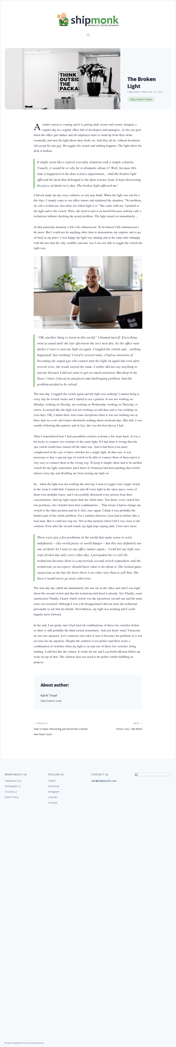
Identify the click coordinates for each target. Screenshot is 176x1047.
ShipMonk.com (13, 780)
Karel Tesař (49, 695)
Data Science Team (141, 99)
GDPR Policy (12, 797)
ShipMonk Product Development (28, 1042)
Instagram (53, 791)
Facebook (53, 786)
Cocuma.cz (11, 791)
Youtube (52, 802)
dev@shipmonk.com (103, 780)
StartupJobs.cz (13, 786)
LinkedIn (52, 797)
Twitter (52, 780)
